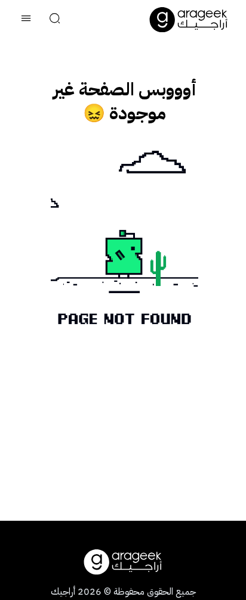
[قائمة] (26, 20)
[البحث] (55, 20)
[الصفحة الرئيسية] (189, 19)
